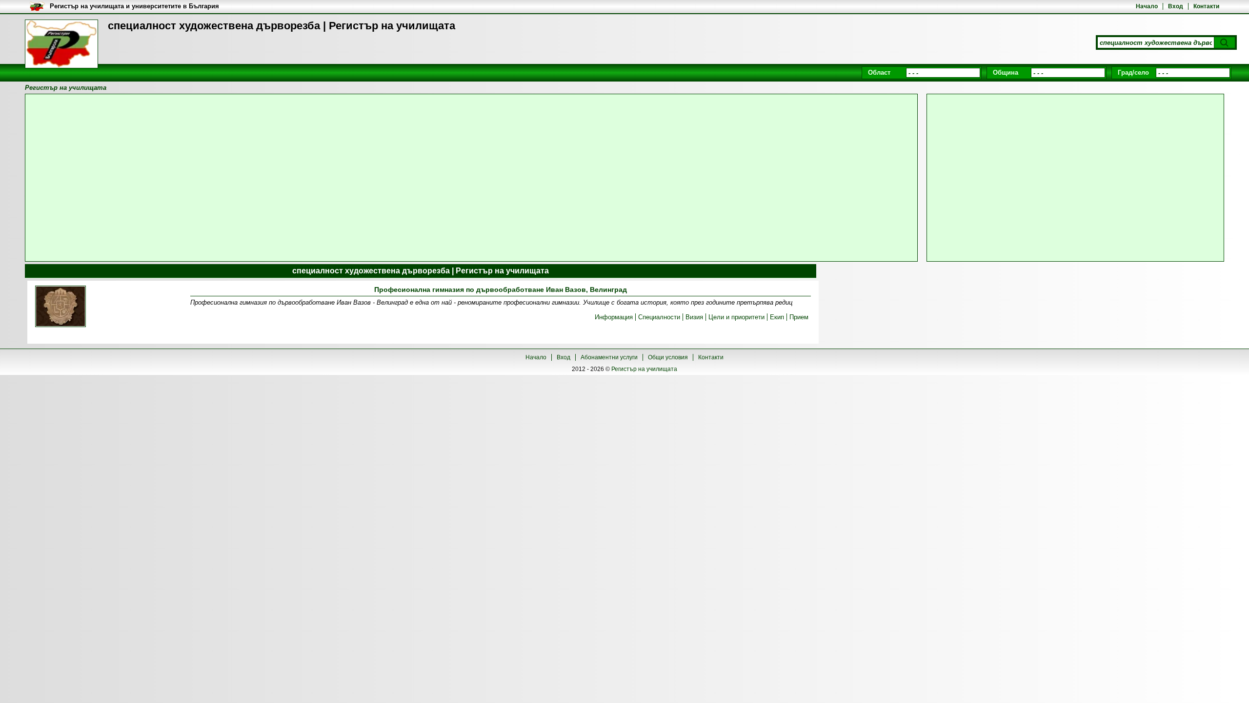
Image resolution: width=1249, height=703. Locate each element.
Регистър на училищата (644, 369)
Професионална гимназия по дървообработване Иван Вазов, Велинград (500, 289)
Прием (798, 317)
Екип (777, 317)
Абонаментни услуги (609, 357)
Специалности (659, 317)
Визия (694, 317)
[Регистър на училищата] (61, 44)
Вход (1175, 6)
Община (1005, 72)
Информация (614, 317)
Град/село (1133, 72)
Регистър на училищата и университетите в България (134, 6)
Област (879, 72)
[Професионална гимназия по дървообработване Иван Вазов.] (60, 307)
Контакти (1206, 6)
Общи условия (668, 357)
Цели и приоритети (736, 317)
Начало (1147, 6)
